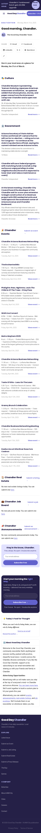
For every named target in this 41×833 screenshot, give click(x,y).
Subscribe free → (20, 602)
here (12, 490)
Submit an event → (31, 232)
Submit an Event (7, 744)
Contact (4, 811)
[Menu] (3, 13)
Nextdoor (31, 50)
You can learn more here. (28, 685)
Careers (4, 805)
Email (14, 44)
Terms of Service (26, 828)
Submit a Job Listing (8, 750)
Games (3, 774)
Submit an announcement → (31, 527)
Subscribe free (20, 563)
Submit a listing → (33, 479)
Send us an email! (24, 631)
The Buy (4, 768)
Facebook (28, 44)
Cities (3, 799)
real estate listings (23, 698)
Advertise (4, 787)
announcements (9, 698)
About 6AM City (7, 793)
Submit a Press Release (9, 762)
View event (33, 256)
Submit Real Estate (8, 756)
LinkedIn (8, 50)
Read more (33, 114)
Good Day (16, 13)
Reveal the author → (10, 634)
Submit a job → (33, 503)
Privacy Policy (13, 828)
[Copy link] (3, 55)
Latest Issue (5, 738)
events (28, 695)
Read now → (35, 5)
